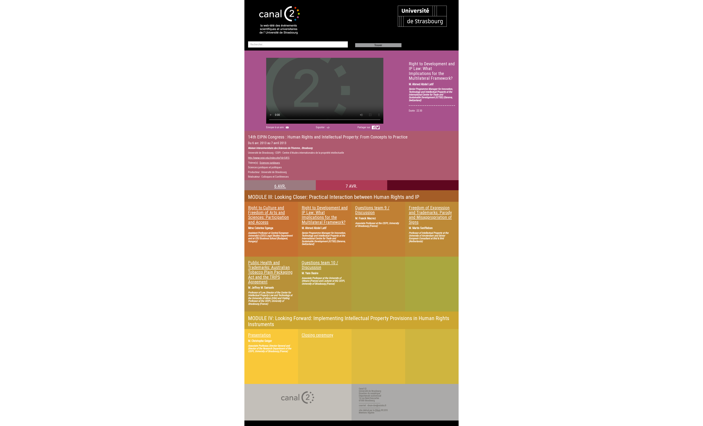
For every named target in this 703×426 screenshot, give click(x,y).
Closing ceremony (317, 335)
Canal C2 (363, 388)
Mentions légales (366, 412)
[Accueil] (276, 20)
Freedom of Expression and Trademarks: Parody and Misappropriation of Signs (430, 215)
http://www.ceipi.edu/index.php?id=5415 (268, 157)
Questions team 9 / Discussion (372, 210)
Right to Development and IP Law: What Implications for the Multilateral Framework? (325, 215)
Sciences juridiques (270, 162)
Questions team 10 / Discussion (320, 265)
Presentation (259, 335)
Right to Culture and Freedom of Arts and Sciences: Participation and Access (268, 215)
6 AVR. (280, 186)
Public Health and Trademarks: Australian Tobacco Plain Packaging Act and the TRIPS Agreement (270, 272)
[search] (298, 44)
